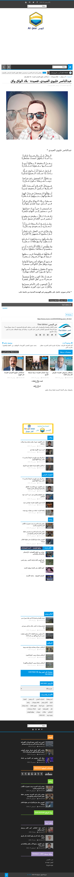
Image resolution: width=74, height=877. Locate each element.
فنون (39, 709)
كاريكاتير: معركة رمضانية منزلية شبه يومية (34, 647)
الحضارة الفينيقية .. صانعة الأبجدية (35, 576)
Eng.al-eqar (49, 865)
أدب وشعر (63, 77)
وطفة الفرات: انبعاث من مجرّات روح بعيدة (34, 510)
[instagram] (29, 2)
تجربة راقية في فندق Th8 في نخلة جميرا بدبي (33, 618)
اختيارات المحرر (40, 699)
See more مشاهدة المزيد (10, 352)
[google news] (38, 428)
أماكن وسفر (45, 702)
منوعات (38, 712)
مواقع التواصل (37, 548)
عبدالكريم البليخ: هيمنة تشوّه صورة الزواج (34, 465)
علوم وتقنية (45, 709)
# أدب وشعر (63, 300)
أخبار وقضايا (50, 699)
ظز (51, 709)
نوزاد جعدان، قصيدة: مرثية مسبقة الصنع (38, 373)
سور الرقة (41, 705)
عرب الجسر (49, 860)
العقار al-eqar (49, 862)
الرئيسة (70, 77)
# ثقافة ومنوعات (53, 300)
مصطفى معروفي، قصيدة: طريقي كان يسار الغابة (62, 373)
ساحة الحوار (50, 705)
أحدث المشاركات (26, 548)
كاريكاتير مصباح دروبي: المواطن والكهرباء (34, 663)
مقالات (44, 712)
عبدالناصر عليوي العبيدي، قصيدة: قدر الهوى (14, 373)
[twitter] (33, 2)
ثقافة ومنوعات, (51, 85)
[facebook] (37, 2)
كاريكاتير (50, 712)
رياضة (2, 72)
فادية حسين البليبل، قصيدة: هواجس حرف (34, 502)
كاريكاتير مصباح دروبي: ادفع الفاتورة (35, 655)
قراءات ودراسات (31, 709)
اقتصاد (24, 699)
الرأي (51, 702)
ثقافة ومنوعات (54, 77)
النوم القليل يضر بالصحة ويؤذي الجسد (34, 568)
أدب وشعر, (58, 85)
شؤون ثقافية (33, 705)
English (42, 715)
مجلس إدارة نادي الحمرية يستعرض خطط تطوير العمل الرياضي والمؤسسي (32, 73)
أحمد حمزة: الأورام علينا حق (37, 450)
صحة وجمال (25, 705)
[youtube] (25, 2)
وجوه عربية (50, 715)
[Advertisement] (37, 48)
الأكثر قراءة (48, 548)
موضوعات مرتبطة (65, 352)
